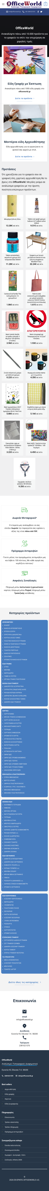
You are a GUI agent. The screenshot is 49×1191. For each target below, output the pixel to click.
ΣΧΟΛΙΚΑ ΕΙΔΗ (7, 802)
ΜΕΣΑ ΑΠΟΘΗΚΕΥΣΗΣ (11, 960)
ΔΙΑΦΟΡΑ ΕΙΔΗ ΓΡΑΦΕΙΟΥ (12, 702)
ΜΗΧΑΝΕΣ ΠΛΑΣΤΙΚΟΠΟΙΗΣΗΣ (14, 793)
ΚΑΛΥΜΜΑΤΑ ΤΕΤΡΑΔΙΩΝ (12, 805)
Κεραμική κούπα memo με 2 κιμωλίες (36, 374)
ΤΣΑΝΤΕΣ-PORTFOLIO (11, 650)
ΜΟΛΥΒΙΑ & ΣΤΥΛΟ (10, 820)
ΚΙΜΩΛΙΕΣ (7, 808)
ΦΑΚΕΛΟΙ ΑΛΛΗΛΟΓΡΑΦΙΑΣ (13, 742)
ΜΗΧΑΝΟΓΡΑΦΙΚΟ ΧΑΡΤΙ (12, 726)
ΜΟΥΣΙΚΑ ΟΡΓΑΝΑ (10, 811)
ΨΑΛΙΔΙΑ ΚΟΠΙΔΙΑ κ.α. (11, 833)
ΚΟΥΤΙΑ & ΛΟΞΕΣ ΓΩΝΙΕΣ (12, 638)
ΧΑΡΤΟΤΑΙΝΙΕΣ (9, 714)
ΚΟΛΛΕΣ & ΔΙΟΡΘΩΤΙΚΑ (11, 836)
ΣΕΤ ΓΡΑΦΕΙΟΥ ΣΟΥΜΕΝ (12, 943)
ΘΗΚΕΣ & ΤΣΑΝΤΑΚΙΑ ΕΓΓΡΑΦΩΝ (15, 644)
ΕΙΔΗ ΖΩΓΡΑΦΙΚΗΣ (8, 856)
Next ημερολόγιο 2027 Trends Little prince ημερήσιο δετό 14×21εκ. (12, 409)
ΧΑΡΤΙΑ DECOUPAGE (11, 914)
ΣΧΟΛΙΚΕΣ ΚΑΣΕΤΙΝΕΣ (11, 845)
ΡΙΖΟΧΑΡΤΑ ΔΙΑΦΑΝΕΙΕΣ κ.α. (13, 881)
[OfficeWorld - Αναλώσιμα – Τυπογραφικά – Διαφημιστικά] (24, 4)
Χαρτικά (8, 1099)
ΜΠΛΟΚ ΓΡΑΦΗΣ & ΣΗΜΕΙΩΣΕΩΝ (15, 717)
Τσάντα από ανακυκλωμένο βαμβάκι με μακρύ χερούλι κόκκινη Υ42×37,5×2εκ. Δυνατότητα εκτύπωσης (36, 298)
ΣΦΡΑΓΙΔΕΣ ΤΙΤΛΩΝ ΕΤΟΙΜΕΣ (13, 767)
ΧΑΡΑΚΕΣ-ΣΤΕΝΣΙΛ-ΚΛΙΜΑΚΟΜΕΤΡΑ (16, 884)
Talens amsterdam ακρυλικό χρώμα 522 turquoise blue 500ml (13, 257)
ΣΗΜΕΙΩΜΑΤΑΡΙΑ (10, 839)
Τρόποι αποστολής (12, 1122)
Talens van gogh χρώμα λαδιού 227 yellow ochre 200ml (36, 221)
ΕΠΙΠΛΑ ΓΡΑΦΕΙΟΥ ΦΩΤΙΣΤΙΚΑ (14, 953)
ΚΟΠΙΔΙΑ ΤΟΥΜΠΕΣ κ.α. (11, 868)
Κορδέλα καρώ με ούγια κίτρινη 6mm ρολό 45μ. (36, 408)
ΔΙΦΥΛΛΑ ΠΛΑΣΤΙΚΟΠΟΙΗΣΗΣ (14, 783)
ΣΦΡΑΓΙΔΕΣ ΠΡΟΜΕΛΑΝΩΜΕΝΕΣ (15, 758)
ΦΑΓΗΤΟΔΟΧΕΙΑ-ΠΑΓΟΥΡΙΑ (13, 814)
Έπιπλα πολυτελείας (13, 1145)
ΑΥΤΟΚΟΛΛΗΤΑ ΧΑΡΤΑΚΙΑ (13, 751)
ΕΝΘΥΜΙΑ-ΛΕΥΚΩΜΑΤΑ (11, 848)
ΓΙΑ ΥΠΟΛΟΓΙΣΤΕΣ (8, 957)
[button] (3, 4)
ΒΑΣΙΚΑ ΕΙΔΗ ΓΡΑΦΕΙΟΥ (10, 683)
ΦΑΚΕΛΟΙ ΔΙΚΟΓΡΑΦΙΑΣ (12, 647)
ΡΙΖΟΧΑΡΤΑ (8, 924)
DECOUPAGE (8, 911)
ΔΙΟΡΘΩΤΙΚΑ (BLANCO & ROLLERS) (15, 696)
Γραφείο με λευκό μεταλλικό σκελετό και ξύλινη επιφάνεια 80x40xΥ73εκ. (36, 258)
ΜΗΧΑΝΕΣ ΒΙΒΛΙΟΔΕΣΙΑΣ (12, 790)
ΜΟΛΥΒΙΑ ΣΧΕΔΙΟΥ (10, 871)
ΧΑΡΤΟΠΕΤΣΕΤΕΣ (10, 930)
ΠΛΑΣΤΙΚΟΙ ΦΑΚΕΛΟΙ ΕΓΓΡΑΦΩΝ (15, 641)
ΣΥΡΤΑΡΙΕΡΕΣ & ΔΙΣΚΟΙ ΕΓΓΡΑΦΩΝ (15, 940)
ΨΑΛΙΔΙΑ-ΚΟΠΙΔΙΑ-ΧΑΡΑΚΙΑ (13, 693)
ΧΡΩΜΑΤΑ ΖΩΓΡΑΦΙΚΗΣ (12, 887)
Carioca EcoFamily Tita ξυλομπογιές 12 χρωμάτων (12, 296)
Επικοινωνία (9, 1117)
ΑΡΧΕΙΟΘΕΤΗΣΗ (7, 622)
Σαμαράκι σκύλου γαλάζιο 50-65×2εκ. (24, 483)
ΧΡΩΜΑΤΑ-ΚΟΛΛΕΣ (10, 933)
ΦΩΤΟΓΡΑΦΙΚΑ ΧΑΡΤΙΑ (11, 745)
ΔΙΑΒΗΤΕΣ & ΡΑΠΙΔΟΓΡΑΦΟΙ (13, 859)
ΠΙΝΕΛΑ (6, 877)
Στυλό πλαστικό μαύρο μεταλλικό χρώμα (12, 374)
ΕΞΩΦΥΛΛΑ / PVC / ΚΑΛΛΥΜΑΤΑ (14, 787)
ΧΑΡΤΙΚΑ (5, 711)
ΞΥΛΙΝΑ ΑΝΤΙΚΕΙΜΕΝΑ (11, 921)
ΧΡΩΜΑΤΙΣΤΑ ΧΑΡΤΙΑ (11, 736)
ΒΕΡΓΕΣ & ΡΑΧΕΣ (9, 780)
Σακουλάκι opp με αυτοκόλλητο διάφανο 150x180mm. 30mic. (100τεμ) (12, 446)
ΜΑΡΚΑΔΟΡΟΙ (8, 673)
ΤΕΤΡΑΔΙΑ (7, 729)
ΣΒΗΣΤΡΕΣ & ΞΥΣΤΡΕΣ (11, 826)
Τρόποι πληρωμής (11, 1127)
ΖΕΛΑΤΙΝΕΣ (8, 656)
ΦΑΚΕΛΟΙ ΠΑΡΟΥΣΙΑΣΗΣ (12, 653)
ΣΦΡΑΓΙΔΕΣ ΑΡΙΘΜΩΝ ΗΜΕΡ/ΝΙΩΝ (15, 764)
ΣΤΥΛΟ (6, 667)
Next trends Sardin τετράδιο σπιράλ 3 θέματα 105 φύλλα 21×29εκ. (12, 337)
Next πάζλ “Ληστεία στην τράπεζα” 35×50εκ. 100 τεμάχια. (36, 445)
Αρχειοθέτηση (10, 1089)
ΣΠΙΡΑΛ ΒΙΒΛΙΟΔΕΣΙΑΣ (11, 777)
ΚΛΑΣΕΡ (7, 625)
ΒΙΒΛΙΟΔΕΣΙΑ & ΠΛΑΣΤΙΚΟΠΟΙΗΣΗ (13, 774)
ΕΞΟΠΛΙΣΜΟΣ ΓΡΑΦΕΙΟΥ (10, 937)
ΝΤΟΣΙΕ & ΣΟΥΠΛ (9, 631)
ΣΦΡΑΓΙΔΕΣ (8, 754)
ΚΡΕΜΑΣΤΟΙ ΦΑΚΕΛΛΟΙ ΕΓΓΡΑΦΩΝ (15, 660)
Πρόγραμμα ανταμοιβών (14, 1132)
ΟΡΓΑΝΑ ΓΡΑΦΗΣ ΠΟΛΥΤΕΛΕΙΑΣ (14, 679)
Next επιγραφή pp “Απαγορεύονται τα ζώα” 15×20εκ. (36, 336)
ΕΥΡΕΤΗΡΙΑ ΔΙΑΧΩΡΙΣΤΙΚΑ (13, 634)
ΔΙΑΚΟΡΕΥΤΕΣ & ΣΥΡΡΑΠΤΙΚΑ (14, 686)
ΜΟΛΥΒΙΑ (7, 670)
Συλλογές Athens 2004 (13, 1160)
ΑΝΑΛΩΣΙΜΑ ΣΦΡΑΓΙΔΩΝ (12, 770)
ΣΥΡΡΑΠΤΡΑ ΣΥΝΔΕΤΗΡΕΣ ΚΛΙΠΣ (15, 689)
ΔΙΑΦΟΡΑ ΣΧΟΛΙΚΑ (10, 851)
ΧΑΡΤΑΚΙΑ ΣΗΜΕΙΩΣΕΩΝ (12, 732)
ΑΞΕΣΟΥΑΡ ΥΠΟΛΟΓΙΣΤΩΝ (12, 963)
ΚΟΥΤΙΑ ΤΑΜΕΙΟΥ (9, 950)
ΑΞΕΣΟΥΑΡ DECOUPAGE (12, 917)
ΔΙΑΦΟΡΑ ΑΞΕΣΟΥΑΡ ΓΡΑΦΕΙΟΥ (14, 946)
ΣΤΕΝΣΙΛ (7, 927)
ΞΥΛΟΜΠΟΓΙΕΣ (9, 905)
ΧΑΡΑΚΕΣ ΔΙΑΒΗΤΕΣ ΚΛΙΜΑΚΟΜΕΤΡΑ (16, 830)
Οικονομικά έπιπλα (12, 1150)
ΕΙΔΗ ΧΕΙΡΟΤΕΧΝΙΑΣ (9, 896)
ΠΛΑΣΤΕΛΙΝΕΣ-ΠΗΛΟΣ (11, 908)
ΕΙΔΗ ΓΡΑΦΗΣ (7, 664)
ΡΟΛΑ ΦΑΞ (7, 748)
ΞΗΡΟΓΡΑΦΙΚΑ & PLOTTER (12, 723)
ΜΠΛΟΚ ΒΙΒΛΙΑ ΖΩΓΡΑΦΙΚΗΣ (13, 874)
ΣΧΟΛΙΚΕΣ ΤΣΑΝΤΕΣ (10, 842)
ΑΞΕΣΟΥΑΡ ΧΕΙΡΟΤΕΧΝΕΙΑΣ (13, 899)
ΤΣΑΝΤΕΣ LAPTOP (10, 969)
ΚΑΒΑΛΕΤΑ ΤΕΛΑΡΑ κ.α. (12, 865)
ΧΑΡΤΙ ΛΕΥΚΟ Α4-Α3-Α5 (12, 720)
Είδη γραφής (9, 1094)
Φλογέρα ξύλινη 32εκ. (12, 219)
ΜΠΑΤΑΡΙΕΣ (8, 966)
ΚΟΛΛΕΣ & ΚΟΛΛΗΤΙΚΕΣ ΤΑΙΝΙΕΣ (14, 699)
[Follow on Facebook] (38, 12)
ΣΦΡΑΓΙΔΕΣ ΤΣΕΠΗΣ (10, 761)
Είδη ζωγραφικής (11, 1104)
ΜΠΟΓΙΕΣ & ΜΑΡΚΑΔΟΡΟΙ (12, 823)
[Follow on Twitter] (41, 12)
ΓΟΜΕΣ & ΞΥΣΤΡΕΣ (10, 676)
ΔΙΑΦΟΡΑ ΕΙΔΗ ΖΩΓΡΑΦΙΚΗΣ (13, 862)
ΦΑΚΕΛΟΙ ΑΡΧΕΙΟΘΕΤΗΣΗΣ (13, 628)
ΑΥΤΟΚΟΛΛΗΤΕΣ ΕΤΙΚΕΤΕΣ (13, 739)
